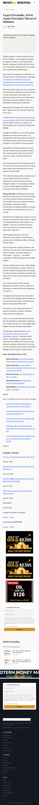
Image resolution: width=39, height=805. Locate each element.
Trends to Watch (7, 750)
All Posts (5, 765)
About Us (5, 757)
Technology (6, 747)
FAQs (4, 780)
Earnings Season (8, 737)
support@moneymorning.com (21, 727)
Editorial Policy (7, 763)
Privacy (5, 517)
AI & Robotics (7, 735)
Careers (5, 760)
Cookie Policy (7, 790)
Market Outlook (7, 742)
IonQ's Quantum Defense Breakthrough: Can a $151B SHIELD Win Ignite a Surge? (20, 438)
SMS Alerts (6, 770)
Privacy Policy (32, 622)
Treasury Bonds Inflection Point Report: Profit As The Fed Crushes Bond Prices (21, 368)
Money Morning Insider (9, 768)
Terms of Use (7, 783)
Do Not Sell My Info (8, 793)
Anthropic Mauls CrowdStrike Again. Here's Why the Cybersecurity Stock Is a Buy (20, 428)
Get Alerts (20, 629)
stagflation (16, 255)
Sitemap (5, 795)
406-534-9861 (7, 727)
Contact (5, 773)
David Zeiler (15, 647)
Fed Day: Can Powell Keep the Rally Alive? (19, 457)
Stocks (5, 745)
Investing (5, 740)
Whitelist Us (6, 785)
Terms (12, 517)
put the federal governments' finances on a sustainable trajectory (17, 333)
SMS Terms (8, 623)
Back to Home (10, 9)
